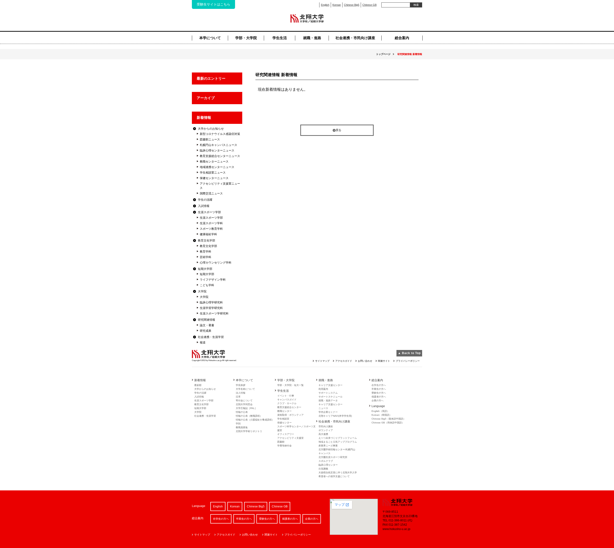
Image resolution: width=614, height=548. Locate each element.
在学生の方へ (379, 385)
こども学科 (207, 285)
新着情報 (204, 117)
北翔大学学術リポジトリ (249, 431)
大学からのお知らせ (211, 128)
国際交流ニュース (211, 193)
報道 (203, 342)
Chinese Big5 (351, 4)
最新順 (197, 385)
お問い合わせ (365, 361)
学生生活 (279, 38)
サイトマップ (322, 361)
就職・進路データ (328, 400)
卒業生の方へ (379, 389)
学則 (238, 423)
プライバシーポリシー (408, 361)
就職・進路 (312, 38)
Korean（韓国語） (382, 415)
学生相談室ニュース (213, 172)
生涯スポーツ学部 (209, 212)
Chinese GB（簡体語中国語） (388, 422)
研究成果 (205, 330)
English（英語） (380, 411)
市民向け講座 (326, 426)
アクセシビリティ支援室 (290, 438)
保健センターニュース (214, 178)
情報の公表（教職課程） (249, 416)
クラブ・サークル (286, 403)
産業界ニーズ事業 (328, 445)
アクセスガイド (343, 361)
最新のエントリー (211, 78)
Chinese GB (369, 4)
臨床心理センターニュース (217, 150)
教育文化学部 (206, 240)
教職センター (284, 411)
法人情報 (240, 392)
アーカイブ (206, 98)
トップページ (383, 54)
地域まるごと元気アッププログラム (338, 441)
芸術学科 (205, 257)
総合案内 (402, 38)
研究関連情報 (206, 319)
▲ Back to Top (409, 353)
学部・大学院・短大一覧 (290, 385)
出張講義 (323, 468)
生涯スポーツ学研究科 (214, 313)
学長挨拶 (240, 385)
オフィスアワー (285, 434)
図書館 (280, 441)
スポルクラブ (326, 461)
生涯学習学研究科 (211, 308)
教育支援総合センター (289, 407)
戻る (338, 130)
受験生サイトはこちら (213, 4)
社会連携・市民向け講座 (355, 38)
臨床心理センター (328, 465)
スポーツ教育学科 (211, 228)
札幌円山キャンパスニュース (218, 145)
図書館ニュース (210, 139)
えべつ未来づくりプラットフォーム (338, 438)
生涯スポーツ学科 (211, 223)
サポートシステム (328, 392)
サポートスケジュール (330, 396)
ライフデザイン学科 (213, 279)
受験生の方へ (379, 392)
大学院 (202, 291)
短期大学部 (205, 269)
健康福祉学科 (208, 234)
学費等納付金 (284, 445)
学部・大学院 (246, 38)
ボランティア (326, 430)
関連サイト (384, 361)
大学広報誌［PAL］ (246, 408)
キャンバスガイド (286, 399)
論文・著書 (207, 325)
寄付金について (244, 400)
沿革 (238, 396)
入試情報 (203, 206)
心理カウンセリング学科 (215, 262)
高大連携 (323, 434)
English (325, 4)
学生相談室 (283, 418)
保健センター (284, 422)
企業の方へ (378, 400)
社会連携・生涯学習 (211, 337)
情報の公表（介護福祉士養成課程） (255, 419)
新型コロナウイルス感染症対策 (220, 134)
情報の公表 (242, 412)
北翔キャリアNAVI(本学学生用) (335, 416)
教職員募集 (242, 427)
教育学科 (205, 251)
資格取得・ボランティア (290, 415)
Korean (336, 4)
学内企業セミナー (328, 412)
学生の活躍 (205, 199)
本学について (210, 38)
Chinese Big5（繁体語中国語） (389, 418)
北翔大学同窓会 (244, 404)
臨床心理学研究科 (211, 302)
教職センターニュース (214, 161)
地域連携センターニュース (217, 167)
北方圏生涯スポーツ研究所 (333, 457)
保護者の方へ (379, 396)
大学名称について (245, 389)
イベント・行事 (285, 395)
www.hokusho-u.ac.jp (396, 529)
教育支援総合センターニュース (220, 156)
